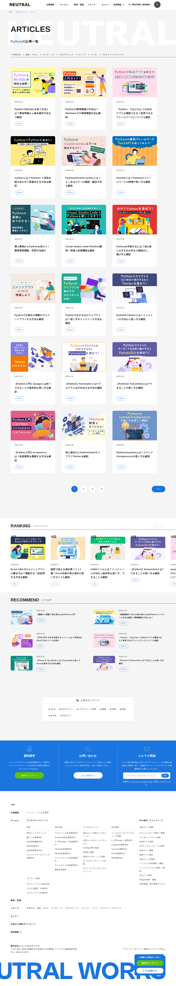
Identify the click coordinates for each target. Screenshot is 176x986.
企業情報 (50, 4)
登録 (165, 776)
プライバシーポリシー (141, 782)
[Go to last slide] (156, 525)
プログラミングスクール (110, 908)
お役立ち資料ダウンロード (23, 924)
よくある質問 (43, 812)
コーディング (57, 908)
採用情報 (117, 4)
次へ (158, 489)
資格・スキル (43, 908)
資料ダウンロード (150, 963)
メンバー (30, 812)
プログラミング (21, 12)
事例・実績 (79, 4)
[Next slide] (162, 525)
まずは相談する (150, 971)
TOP (10, 12)
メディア (91, 4)
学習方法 (30, 908)
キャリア (85, 908)
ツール (95, 908)
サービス (64, 4)
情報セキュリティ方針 (153, 949)
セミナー (105, 4)
